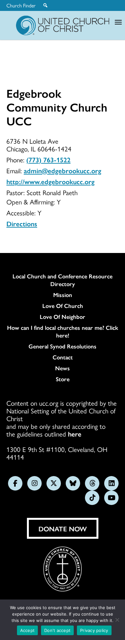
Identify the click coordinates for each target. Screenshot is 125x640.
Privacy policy (94, 630)
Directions (21, 223)
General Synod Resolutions (62, 346)
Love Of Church (62, 306)
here (74, 433)
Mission (62, 295)
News (62, 368)
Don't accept (57, 630)
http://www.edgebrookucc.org (50, 181)
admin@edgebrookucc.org (62, 170)
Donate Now (62, 528)
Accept (27, 630)
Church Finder (21, 5)
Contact (63, 357)
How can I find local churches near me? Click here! (62, 331)
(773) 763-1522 (48, 159)
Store (63, 379)
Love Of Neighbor (62, 316)
